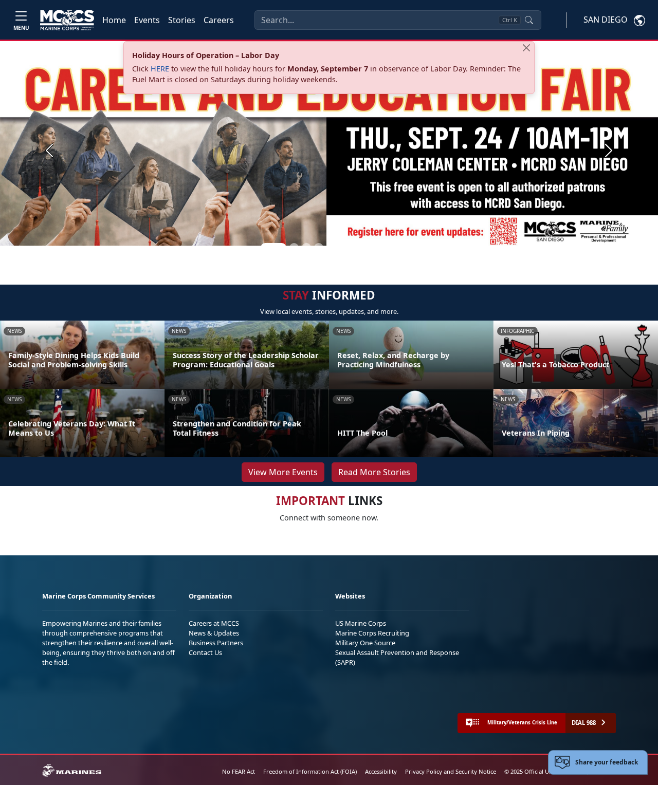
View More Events (283, 472)
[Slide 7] (355, 247)
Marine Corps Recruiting (372, 633)
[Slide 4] (318, 247)
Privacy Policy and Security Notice (450, 771)
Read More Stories (374, 472)
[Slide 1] (273, 247)
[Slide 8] (368, 247)
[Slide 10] (392, 247)
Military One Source (365, 642)
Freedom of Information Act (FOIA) (310, 771)
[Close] (526, 48)
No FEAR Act (238, 771)
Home (114, 20)
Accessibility (381, 771)
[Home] (67, 20)
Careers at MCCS (214, 623)
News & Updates (214, 633)
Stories (181, 20)
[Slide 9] (380, 247)
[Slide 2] (294, 247)
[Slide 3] (306, 247)
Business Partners (216, 642)
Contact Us (205, 652)
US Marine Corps (360, 623)
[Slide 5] (331, 247)
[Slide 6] (343, 247)
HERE (160, 68)
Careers (219, 20)
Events (147, 20)
